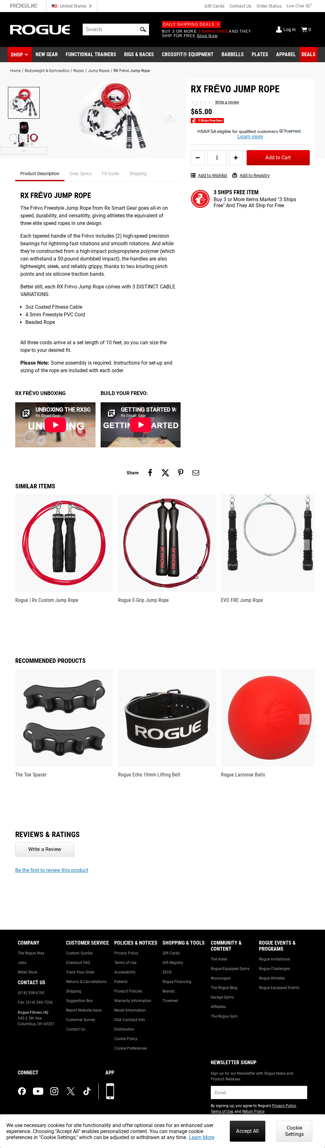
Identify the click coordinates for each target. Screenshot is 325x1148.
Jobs (22, 962)
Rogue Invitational (274, 959)
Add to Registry (255, 175)
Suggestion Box (79, 1001)
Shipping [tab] (138, 173)
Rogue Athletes (272, 978)
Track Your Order (80, 972)
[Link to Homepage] (40, 30)
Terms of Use (125, 962)
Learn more (250, 136)
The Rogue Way (31, 953)
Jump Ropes (98, 71)
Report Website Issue (84, 1010)
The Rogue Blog (224, 988)
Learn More (201, 1137)
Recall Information (130, 1010)
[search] (116, 29)
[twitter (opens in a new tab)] (71, 1091)
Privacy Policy (126, 953)
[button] (143, 29)
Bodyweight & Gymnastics (47, 71)
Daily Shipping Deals (188, 24)
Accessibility (125, 972)
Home (15, 71)
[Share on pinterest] (180, 473)
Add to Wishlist (212, 175)
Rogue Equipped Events (279, 988)
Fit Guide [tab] (110, 173)
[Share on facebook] (150, 473)
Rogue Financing (176, 982)
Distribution (124, 1029)
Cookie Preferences (130, 1048)
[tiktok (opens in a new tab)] (87, 1091)
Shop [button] (17, 55)
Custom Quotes (79, 953)
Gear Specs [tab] (81, 173)
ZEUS (167, 972)
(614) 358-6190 (31, 993)
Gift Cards (214, 6)
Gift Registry (172, 962)
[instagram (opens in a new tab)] (54, 1091)
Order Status (269, 6)
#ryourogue (220, 978)
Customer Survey (80, 1020)
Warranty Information (132, 1001)
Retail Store (27, 972)
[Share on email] (196, 473)
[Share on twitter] (165, 473)
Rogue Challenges (274, 969)
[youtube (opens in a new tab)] (38, 1091)
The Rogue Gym (224, 1016)
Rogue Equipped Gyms (230, 969)
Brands (168, 991)
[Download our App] (110, 1091)
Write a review (227, 102)
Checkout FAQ (78, 962)
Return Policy (253, 1111)
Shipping (73, 991)
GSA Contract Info (129, 1020)
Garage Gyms (222, 997)
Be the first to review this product (51, 870)
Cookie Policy (125, 1039)
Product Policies (128, 991)
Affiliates (218, 1007)
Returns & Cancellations (86, 982)
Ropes (78, 71)
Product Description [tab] (39, 173)
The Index (219, 959)
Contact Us (240, 6)
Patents (121, 982)
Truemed (170, 1001)
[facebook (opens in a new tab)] (22, 1091)
